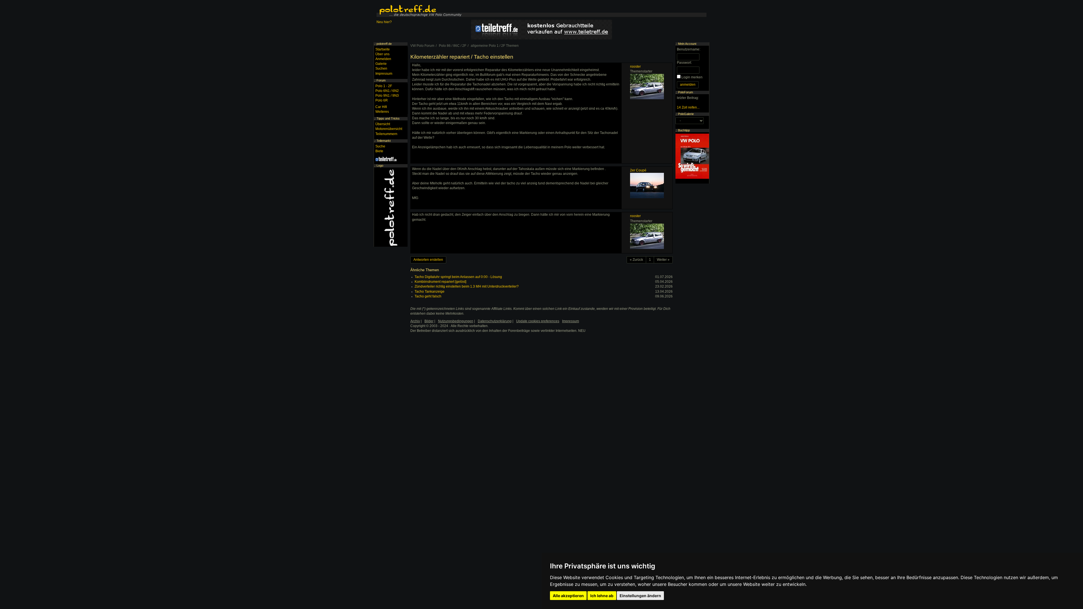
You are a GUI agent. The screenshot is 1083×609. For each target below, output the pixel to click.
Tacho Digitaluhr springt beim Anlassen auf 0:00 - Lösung (458, 277)
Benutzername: (688, 49)
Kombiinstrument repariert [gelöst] (440, 282)
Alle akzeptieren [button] (568, 595)
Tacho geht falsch (428, 296)
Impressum (383, 74)
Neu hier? (384, 22)
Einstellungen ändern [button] (640, 595)
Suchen (381, 68)
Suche (380, 146)
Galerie (381, 64)
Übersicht (382, 124)
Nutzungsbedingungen (455, 321)
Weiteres (382, 112)
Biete (379, 151)
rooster (635, 67)
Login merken (692, 77)
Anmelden (383, 59)
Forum (381, 80)
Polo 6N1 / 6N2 (387, 91)
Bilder (428, 321)
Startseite (382, 49)
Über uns (382, 54)
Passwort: (684, 63)
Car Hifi (381, 107)
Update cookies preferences (537, 321)
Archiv (415, 321)
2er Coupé (638, 170)
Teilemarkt (384, 140)
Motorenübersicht (388, 129)
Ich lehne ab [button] (601, 595)
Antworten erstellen (428, 260)
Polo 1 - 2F (383, 86)
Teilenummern (386, 134)
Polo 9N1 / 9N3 (387, 96)
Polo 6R (381, 100)
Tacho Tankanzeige (429, 292)
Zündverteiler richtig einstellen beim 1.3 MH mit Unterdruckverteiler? (467, 286)
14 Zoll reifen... (688, 107)
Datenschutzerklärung (495, 321)
